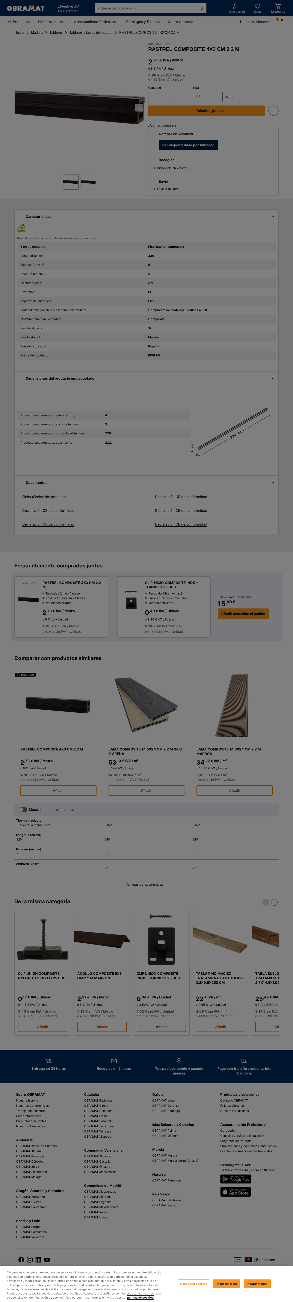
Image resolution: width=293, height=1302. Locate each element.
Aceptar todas (257, 1283)
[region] (146, 1284)
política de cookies (140, 1297)
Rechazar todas (227, 1283)
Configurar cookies (193, 1283)
